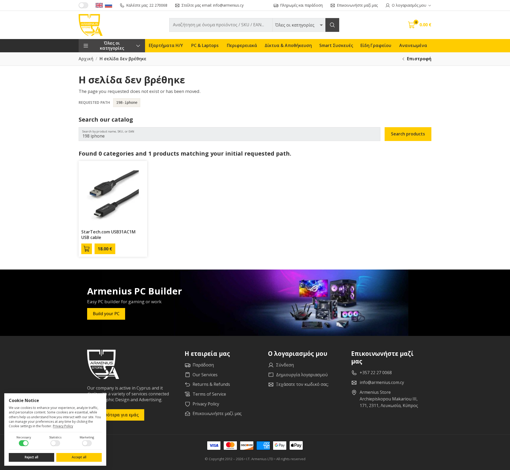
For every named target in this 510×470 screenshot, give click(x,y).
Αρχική (86, 59)
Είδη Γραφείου (375, 45)
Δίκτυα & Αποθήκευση (288, 45)
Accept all (79, 457)
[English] (99, 5)
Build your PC (106, 314)
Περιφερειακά (242, 45)
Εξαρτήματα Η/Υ (166, 45)
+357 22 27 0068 (376, 372)
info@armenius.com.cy (382, 382)
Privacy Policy (63, 426)
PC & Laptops (205, 45)
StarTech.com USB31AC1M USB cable (108, 234)
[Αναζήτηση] (332, 25)
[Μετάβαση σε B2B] (83, 5)
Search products (408, 134)
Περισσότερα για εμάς (116, 415)
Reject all (31, 457)
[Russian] (108, 5)
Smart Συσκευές (336, 45)
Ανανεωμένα (413, 45)
